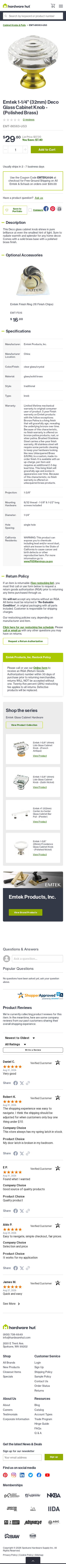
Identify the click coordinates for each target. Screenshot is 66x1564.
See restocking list (42, 583)
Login (37, 1362)
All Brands (9, 1362)
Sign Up (39, 1367)
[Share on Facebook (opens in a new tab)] (15, 1083)
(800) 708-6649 (13, 1334)
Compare (38, 210)
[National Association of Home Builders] (33, 1536)
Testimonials (10, 1414)
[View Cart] (52, 6)
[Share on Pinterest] (53, 209)
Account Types (43, 1414)
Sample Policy (42, 1376)
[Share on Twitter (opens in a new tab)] (22, 1083)
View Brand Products (25, 912)
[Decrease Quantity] (5, 149)
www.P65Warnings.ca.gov (38, 561)
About (6, 1405)
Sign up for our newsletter (18, 1451)
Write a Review (33, 1050)
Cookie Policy (26, 1555)
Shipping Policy (43, 1372)
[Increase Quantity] (25, 149)
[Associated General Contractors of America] (54, 1522)
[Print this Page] (59, 209)
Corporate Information (16, 1419)
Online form (40, 668)
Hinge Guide (41, 1423)
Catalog (39, 1409)
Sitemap (39, 1555)
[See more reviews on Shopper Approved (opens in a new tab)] (28, 1083)
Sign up (54, 1457)
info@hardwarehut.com (16, 1337)
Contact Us (41, 1381)
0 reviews (28, 119)
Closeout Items (12, 1372)
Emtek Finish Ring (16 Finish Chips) (31, 304)
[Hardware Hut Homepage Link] (16, 5)
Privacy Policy (10, 1555)
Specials (8, 1376)
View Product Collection (24, 725)
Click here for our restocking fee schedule (28, 627)
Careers (7, 1409)
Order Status (42, 1386)
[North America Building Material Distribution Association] (33, 1522)
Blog (37, 1405)
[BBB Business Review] (12, 1522)
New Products (11, 1367)
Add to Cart (46, 149)
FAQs (37, 1428)
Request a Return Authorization (25, 641)
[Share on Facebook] (46, 209)
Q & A (38, 1433)
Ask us (39, 198)
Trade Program (43, 1419)
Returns (39, 1390)
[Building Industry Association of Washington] (12, 1536)
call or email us (12, 630)
